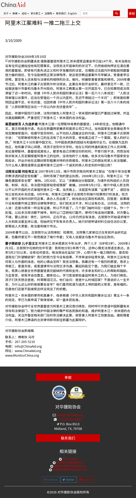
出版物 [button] (49, 13)
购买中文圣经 (69, 459)
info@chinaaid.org (69, 414)
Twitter (69, 479)
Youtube (87, 479)
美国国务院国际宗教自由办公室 (69, 469)
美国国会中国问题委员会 (69, 462)
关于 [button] (6, 13)
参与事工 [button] (36, 13)
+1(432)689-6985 (69, 419)
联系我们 (61, 13)
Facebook (52, 479)
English (72, 13)
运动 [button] (24, 13)
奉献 (132, 13)
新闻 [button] (15, 13)
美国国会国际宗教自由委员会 (69, 466)
